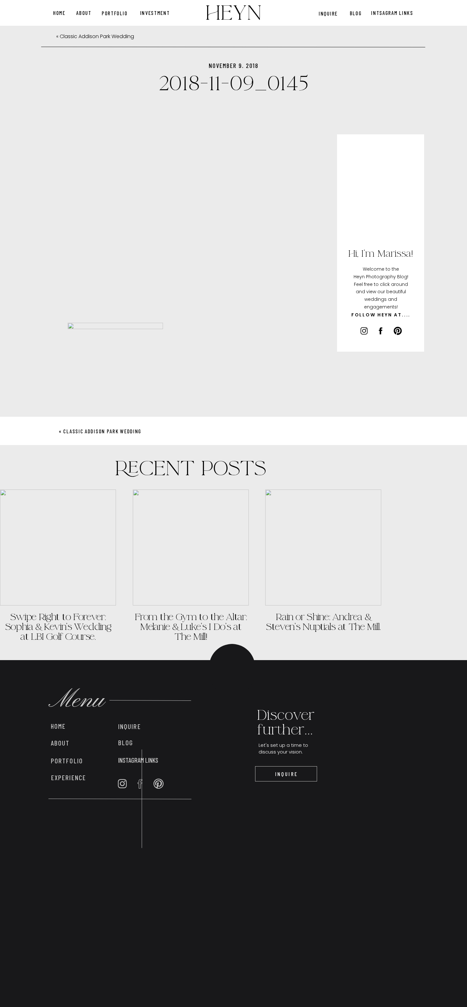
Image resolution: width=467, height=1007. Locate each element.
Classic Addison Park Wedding (97, 36)
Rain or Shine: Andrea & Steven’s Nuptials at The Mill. (323, 622)
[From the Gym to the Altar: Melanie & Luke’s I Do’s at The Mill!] (191, 547)
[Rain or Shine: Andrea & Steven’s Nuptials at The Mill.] (323, 547)
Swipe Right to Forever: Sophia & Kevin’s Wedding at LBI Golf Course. (58, 627)
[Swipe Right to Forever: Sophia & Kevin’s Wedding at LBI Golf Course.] (58, 547)
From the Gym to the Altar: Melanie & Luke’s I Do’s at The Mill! (191, 627)
